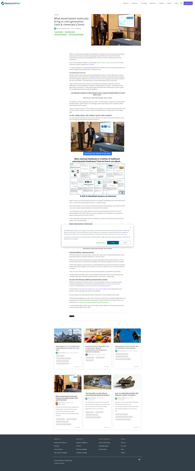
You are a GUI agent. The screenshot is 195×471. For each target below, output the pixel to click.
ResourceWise (61, 352)
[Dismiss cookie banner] (130, 227)
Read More (77, 366)
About (169, 3)
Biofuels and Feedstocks (61, 34)
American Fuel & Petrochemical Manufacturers (97, 286)
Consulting (144, 3)
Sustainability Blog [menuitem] (103, 446)
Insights (161, 3)
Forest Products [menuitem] (58, 449)
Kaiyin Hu (90, 354)
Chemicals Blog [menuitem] (102, 449)
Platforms (152, 3)
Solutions (134, 3)
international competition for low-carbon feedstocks (94, 289)
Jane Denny (61, 403)
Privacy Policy (123, 234)
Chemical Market (59, 32)
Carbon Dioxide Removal (63, 363)
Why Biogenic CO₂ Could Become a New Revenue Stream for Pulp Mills (68, 348)
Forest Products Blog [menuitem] (104, 442)
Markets (125, 3)
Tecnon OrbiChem (61, 28)
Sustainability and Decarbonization (124, 417)
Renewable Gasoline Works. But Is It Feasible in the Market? (126, 347)
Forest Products (99, 412)
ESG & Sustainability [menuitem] (81, 449)
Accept (113, 242)
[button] (139, 460)
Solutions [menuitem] (78, 446)
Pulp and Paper (60, 355)
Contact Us (188, 3)
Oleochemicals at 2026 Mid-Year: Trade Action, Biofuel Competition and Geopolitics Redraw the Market (97, 349)
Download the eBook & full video (98, 153)
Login (176, 3)
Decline (125, 242)
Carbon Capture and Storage (63, 358)
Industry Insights (90, 357)
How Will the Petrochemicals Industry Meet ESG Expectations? (93, 302)
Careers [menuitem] (123, 452)
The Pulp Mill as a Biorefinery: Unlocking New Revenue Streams (97, 394)
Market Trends (89, 360)
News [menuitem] (122, 449)
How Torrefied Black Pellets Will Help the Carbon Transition (126, 394)
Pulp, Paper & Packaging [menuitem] (60, 452)
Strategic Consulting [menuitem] (81, 452)
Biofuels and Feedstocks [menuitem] (60, 442)
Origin (95, 79)
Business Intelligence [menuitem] (81, 442)
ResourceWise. (90, 64)
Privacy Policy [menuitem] (68, 460)
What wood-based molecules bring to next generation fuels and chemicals (67, 398)
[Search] (181, 3)
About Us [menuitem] (123, 442)
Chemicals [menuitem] (56, 446)
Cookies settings (100, 242)
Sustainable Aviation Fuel (122, 356)
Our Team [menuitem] (123, 446)
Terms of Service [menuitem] (59, 460)
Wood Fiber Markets (70, 32)
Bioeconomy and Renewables (76, 34)
